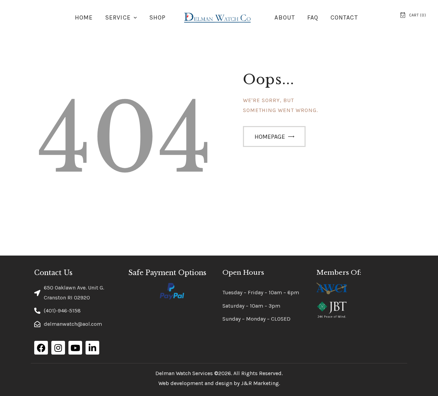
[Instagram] (58, 348)
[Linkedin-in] (92, 348)
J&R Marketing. (260, 383)
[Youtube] (75, 348)
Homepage (270, 136)
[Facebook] (41, 348)
